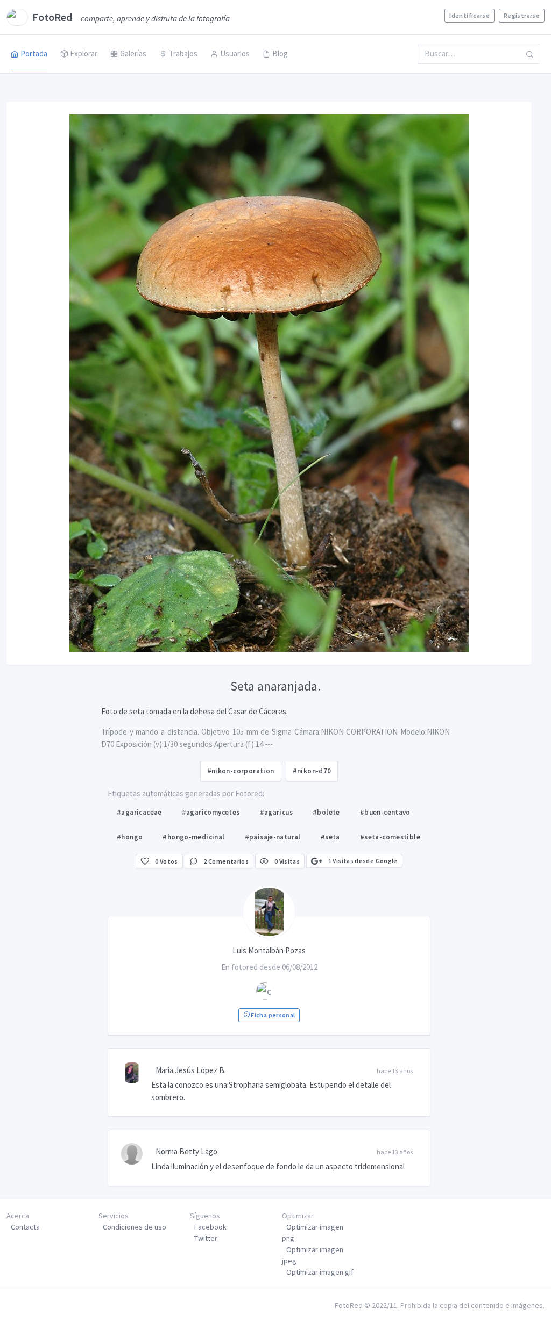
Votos (166, 861)
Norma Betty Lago (186, 1151)
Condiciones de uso (134, 1227)
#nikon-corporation (240, 770)
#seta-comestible (390, 837)
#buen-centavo (385, 812)
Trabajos (183, 53)
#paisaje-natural (273, 837)
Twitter (205, 1238)
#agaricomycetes (211, 812)
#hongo (130, 837)
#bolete (326, 812)
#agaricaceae (139, 812)
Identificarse (469, 15)
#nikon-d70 (312, 770)
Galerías (133, 53)
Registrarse (522, 15)
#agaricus (276, 812)
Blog (280, 53)
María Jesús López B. (191, 1070)
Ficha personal (272, 1015)
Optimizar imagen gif (320, 1272)
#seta (330, 837)
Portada (33, 53)
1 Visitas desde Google (362, 861)
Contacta (25, 1227)
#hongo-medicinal (193, 837)
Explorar (83, 53)
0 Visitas (286, 861)
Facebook (210, 1227)
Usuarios (235, 53)
